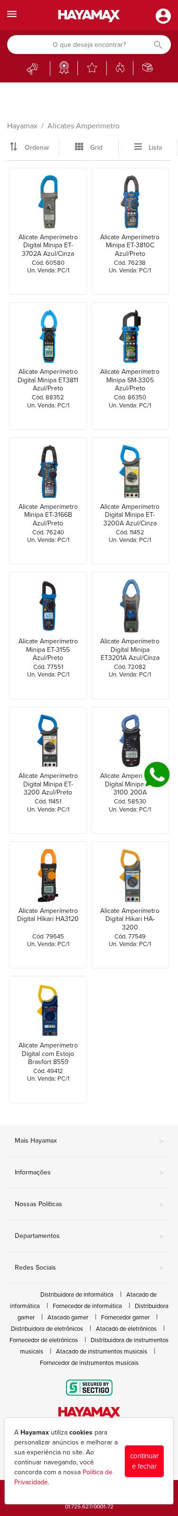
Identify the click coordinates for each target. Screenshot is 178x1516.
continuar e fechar (144, 1461)
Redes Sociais (89, 1268)
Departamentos (89, 1236)
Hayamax (22, 126)
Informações (89, 1173)
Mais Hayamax (89, 1141)
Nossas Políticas (89, 1204)
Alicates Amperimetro (83, 126)
